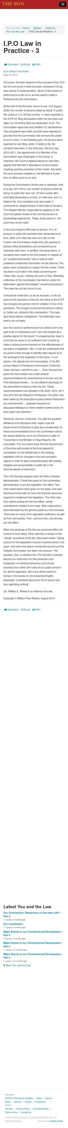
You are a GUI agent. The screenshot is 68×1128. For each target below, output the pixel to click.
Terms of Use (11, 1112)
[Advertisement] (34, 759)
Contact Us (26, 1112)
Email (27, 64)
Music (8, 1101)
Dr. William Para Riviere (17, 71)
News (39, 1098)
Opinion (37, 28)
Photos (28, 1101)
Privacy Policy (23, 1108)
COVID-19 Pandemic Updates (19, 1098)
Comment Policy (40, 1108)
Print (37, 64)
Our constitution (13, 924)
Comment (12, 64)
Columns (50, 28)
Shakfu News (56, 1120)
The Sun (9, 1108)
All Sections (40, 1101)
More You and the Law (18, 965)
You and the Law (15, 31)
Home (26, 28)
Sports (48, 1098)
